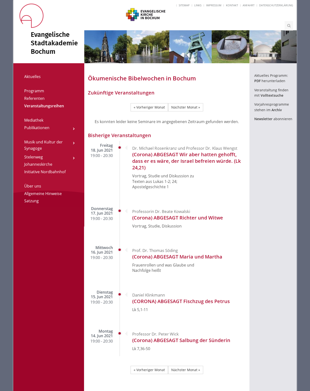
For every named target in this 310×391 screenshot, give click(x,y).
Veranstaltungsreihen (44, 106)
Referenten (34, 98)
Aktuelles (32, 76)
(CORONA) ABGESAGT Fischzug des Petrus (181, 301)
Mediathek (33, 120)
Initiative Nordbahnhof (45, 171)
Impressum (213, 5)
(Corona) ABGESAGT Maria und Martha (177, 256)
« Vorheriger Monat (149, 107)
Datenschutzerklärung (276, 5)
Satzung (31, 200)
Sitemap (184, 5)
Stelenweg (33, 157)
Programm (34, 91)
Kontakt (232, 5)
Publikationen (36, 127)
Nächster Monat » (185, 107)
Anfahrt (249, 5)
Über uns (32, 186)
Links (198, 5)
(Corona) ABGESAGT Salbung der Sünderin (181, 340)
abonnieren (273, 119)
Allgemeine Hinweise (43, 193)
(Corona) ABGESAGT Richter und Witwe (177, 217)
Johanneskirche (38, 164)
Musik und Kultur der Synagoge (43, 145)
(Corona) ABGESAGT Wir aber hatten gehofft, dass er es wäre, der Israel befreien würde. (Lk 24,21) (186, 161)
